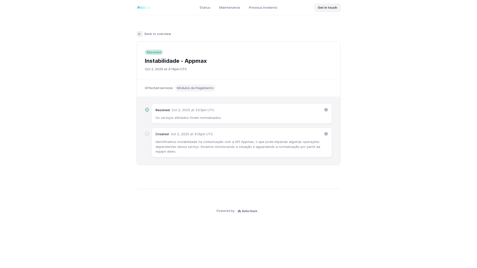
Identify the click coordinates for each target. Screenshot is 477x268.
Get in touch (327, 7)
